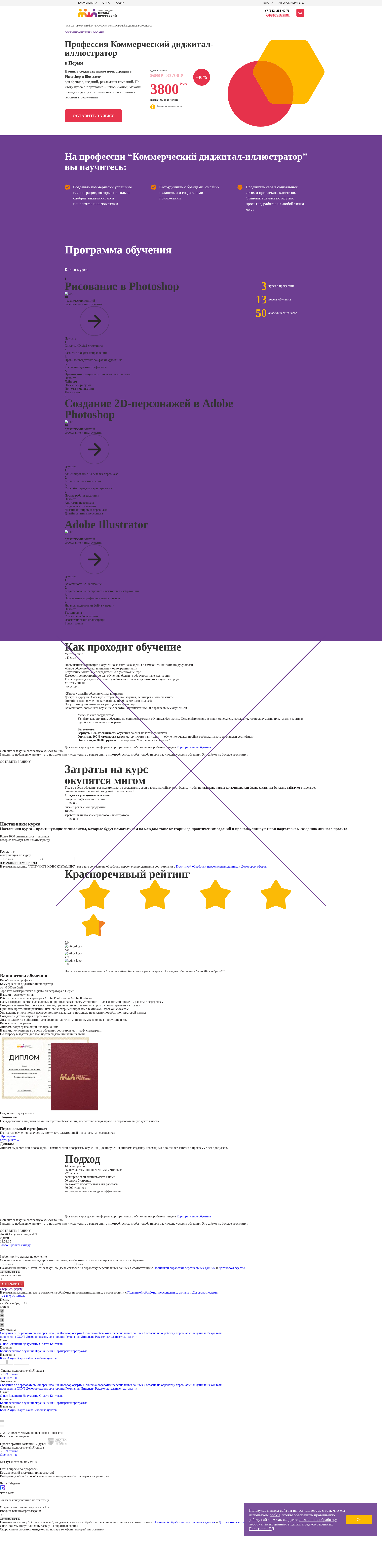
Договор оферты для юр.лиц (45, 1336)
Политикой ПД (261, 1528)
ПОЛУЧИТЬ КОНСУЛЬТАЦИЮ (18, 863)
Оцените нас (8, 1377)
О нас (106, 2)
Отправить (12, 1284)
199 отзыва (10, 1374)
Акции (120, 2)
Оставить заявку (93, 116)
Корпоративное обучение (194, 747)
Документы (30, 1344)
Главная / (70, 26)
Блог (3, 1358)
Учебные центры (45, 1358)
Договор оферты (71, 1333)
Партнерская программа (70, 1351)
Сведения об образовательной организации (29, 1333)
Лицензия (87, 1336)
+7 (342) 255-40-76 (277, 10)
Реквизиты (72, 1336)
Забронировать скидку (15, 1245)
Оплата (44, 1344)
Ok (359, 1519)
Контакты (56, 1344)
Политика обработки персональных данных (113, 1333)
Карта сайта (25, 1358)
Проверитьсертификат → (10, 1138)
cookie (275, 1515)
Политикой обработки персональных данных (207, 866)
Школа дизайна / (85, 26)
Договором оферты (254, 866)
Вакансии (15, 1344)
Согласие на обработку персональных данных (175, 1333)
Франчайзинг (44, 1351)
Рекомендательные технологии (116, 1336)
